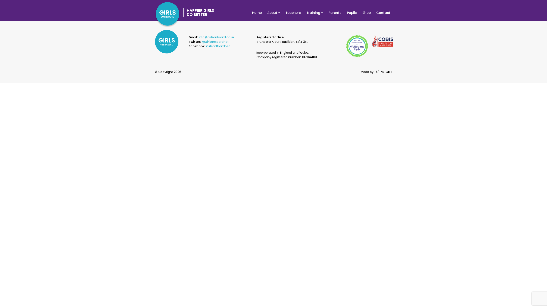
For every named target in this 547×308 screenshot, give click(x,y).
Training (313, 12)
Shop (366, 12)
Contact (383, 12)
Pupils (352, 12)
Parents (334, 12)
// (384, 72)
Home (257, 12)
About (272, 12)
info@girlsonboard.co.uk (216, 37)
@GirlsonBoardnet (215, 42)
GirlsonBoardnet (218, 46)
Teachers (293, 12)
